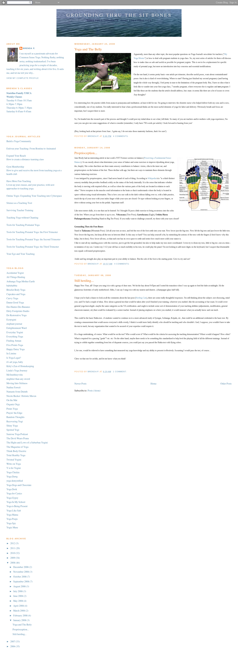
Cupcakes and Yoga (15, 294)
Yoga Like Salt (13, 510)
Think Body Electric (16, 451)
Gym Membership (15, 166)
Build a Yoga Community (18, 141)
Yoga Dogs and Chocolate (18, 485)
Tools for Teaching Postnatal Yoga (23, 224)
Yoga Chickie (13, 472)
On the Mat (11, 400)
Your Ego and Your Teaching (20, 253)
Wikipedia (152, 178)
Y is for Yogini (13, 468)
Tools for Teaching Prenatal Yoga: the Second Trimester (33, 239)
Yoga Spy (11, 523)
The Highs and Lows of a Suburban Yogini (27, 442)
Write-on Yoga (13, 463)
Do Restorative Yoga (16, 315)
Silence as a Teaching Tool (19, 203)
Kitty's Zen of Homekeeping (20, 366)
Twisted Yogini (13, 459)
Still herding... (84, 280)
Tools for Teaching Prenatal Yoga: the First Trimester (32, 232)
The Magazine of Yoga (17, 446)
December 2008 (21, 567)
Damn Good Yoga (15, 302)
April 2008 (18, 605)
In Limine (11, 353)
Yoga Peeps (12, 518)
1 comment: (120, 372)
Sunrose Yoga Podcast (17, 434)
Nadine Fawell (13, 387)
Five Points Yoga (14, 345)
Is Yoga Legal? (13, 357)
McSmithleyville (14, 374)
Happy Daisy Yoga (15, 349)
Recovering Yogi (14, 421)
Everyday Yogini (14, 332)
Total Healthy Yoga (15, 455)
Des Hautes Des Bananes (18, 306)
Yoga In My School (15, 502)
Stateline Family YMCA (19, 93)
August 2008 (19, 586)
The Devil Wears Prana (17, 438)
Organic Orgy (13, 404)
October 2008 (20, 576)
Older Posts (226, 383)
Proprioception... (85, 152)
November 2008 (21, 571)
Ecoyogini (11, 319)
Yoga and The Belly (88, 49)
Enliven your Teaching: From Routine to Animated (31, 148)
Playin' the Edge (14, 412)
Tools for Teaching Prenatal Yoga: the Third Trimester (32, 246)
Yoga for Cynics (14, 493)
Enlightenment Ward (16, 328)
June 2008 (18, 596)
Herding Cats (141, 298)
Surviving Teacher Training (19, 210)
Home (153, 383)
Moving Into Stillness (16, 383)
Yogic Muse (12, 527)
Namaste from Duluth (17, 391)
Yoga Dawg (12, 476)
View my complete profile (22, 78)
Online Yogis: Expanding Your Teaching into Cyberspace (34, 195)
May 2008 (18, 600)
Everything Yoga (14, 336)
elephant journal (14, 323)
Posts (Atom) (94, 390)
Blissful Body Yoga (15, 289)
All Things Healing (15, 277)
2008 (13, 562)
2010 (13, 553)
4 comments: (121, 136)
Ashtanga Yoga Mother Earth (20, 281)
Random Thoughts (15, 417)
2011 (13, 548)
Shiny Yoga (12, 425)
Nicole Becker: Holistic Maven (21, 396)
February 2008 (20, 615)
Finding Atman (13, 340)
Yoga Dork (11, 489)
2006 (13, 646)
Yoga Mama (12, 514)
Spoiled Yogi (12, 429)
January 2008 (20, 620)
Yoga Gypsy (12, 497)
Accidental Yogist (15, 272)
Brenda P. (29, 48)
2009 (13, 557)
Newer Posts (80, 383)
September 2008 (21, 581)
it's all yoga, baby (14, 362)
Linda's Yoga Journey (16, 370)
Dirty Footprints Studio (17, 311)
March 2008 (19, 610)
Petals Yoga (12, 408)
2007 (13, 641)
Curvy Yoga (12, 298)
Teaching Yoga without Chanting (22, 217)
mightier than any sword (18, 378)
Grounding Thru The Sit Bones (119, 15)
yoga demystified (14, 480)
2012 (13, 543)
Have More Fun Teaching (18, 181)
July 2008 (18, 591)
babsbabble (11, 285)
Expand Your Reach (16, 155)
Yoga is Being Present (17, 506)
